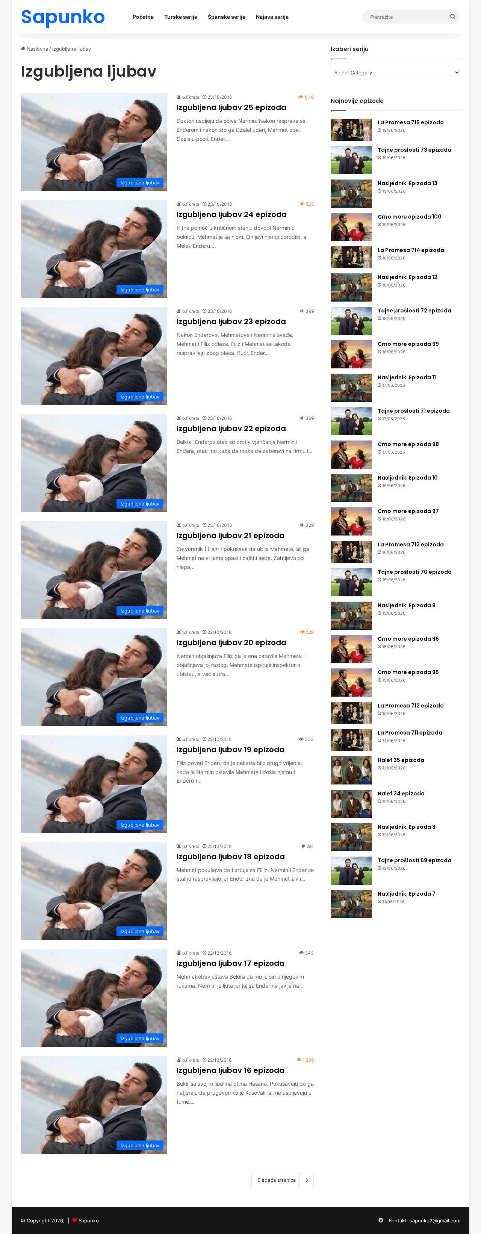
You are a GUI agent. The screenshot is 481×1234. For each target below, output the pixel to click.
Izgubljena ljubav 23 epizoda (231, 321)
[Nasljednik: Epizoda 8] (351, 837)
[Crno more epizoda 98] (351, 454)
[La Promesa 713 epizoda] (351, 552)
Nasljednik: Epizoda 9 (407, 605)
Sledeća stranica (276, 1180)
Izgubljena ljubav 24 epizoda (232, 214)
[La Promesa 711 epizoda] (351, 740)
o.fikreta (191, 97)
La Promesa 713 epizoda (411, 544)
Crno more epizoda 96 (408, 639)
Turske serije (180, 17)
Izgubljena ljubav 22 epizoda (231, 428)
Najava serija (272, 17)
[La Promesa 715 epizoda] (351, 130)
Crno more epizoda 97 (408, 511)
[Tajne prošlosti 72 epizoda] (351, 321)
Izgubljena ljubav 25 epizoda (231, 107)
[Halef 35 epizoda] (351, 770)
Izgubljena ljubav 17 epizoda (230, 963)
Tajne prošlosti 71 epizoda (414, 411)
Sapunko (89, 1220)
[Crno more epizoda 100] (351, 227)
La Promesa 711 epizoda (410, 732)
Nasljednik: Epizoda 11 (407, 377)
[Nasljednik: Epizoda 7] (351, 904)
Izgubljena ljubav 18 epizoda (231, 856)
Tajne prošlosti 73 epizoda (414, 150)
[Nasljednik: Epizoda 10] (351, 488)
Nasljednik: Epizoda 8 (407, 827)
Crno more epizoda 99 (408, 344)
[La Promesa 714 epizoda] (351, 257)
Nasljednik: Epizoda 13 (407, 183)
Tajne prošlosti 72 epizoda (414, 310)
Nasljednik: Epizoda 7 (407, 894)
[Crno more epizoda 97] (351, 521)
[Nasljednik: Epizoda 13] (351, 194)
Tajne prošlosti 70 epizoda (415, 572)
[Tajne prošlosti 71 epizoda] (351, 421)
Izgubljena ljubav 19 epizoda (230, 749)
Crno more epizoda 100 (410, 216)
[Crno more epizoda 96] (351, 649)
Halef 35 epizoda (401, 760)
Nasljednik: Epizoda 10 (408, 477)
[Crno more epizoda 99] (351, 354)
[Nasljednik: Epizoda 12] (351, 287)
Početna (143, 17)
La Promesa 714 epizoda (411, 250)
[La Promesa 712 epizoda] (351, 713)
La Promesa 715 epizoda (411, 122)
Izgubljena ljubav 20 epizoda (231, 642)
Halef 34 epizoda (401, 793)
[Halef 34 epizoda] (351, 804)
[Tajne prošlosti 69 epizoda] (351, 871)
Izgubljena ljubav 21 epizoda (230, 535)
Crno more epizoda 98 (408, 444)
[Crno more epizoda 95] (351, 682)
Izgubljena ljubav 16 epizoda (230, 1070)
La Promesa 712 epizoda (411, 705)
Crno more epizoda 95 (408, 672)
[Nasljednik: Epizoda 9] (351, 616)
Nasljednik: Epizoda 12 (407, 277)
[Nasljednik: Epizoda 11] (351, 388)
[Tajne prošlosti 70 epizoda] (351, 582)
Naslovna (36, 49)
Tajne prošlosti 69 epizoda (414, 860)
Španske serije (226, 17)
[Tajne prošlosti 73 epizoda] (351, 160)
